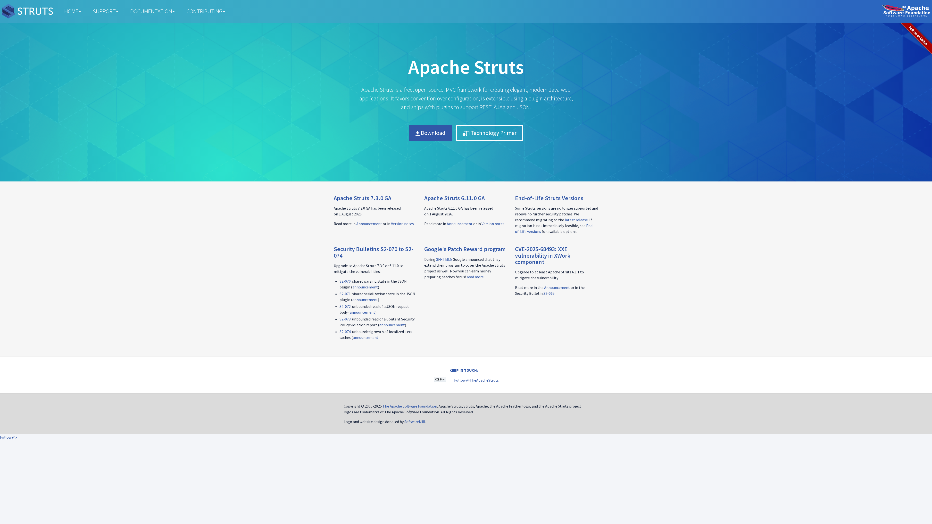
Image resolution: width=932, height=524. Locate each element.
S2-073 (345, 319)
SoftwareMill (414, 421)
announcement (365, 287)
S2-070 (345, 281)
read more (475, 276)
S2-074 (345, 331)
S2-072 (345, 306)
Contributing (205, 11)
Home (71, 11)
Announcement (369, 223)
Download (432, 133)
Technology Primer (492, 133)
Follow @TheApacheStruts (476, 380)
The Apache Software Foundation (410, 406)
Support (104, 11)
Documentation (151, 11)
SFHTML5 (444, 259)
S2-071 (345, 293)
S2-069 (549, 293)
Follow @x (8, 437)
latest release (576, 219)
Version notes (402, 223)
